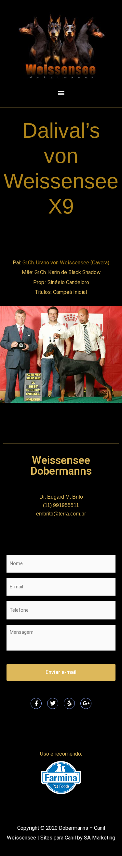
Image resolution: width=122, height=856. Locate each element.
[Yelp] (69, 703)
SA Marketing (99, 838)
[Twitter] (52, 703)
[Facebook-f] (36, 703)
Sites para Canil (58, 838)
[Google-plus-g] (85, 703)
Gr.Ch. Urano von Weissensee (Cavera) (65, 263)
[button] (61, 92)
